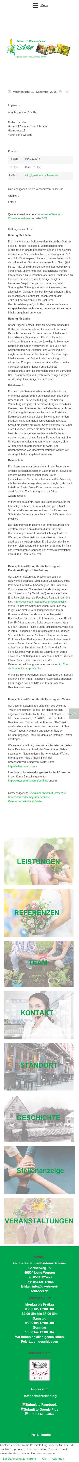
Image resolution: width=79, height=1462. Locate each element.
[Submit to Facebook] (39, 1404)
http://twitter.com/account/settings (28, 780)
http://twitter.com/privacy (22, 766)
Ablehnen (58, 1458)
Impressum (39, 1389)
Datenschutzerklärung (39, 1396)
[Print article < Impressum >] (61, 91)
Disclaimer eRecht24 (41, 793)
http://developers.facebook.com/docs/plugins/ (40, 601)
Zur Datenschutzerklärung (19, 1458)
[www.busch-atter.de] (39, 1370)
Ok (44, 1458)
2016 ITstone (41, 1435)
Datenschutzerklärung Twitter (25, 801)
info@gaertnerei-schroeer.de (41, 175)
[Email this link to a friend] (68, 91)
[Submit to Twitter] (39, 1414)
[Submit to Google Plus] (39, 1409)
